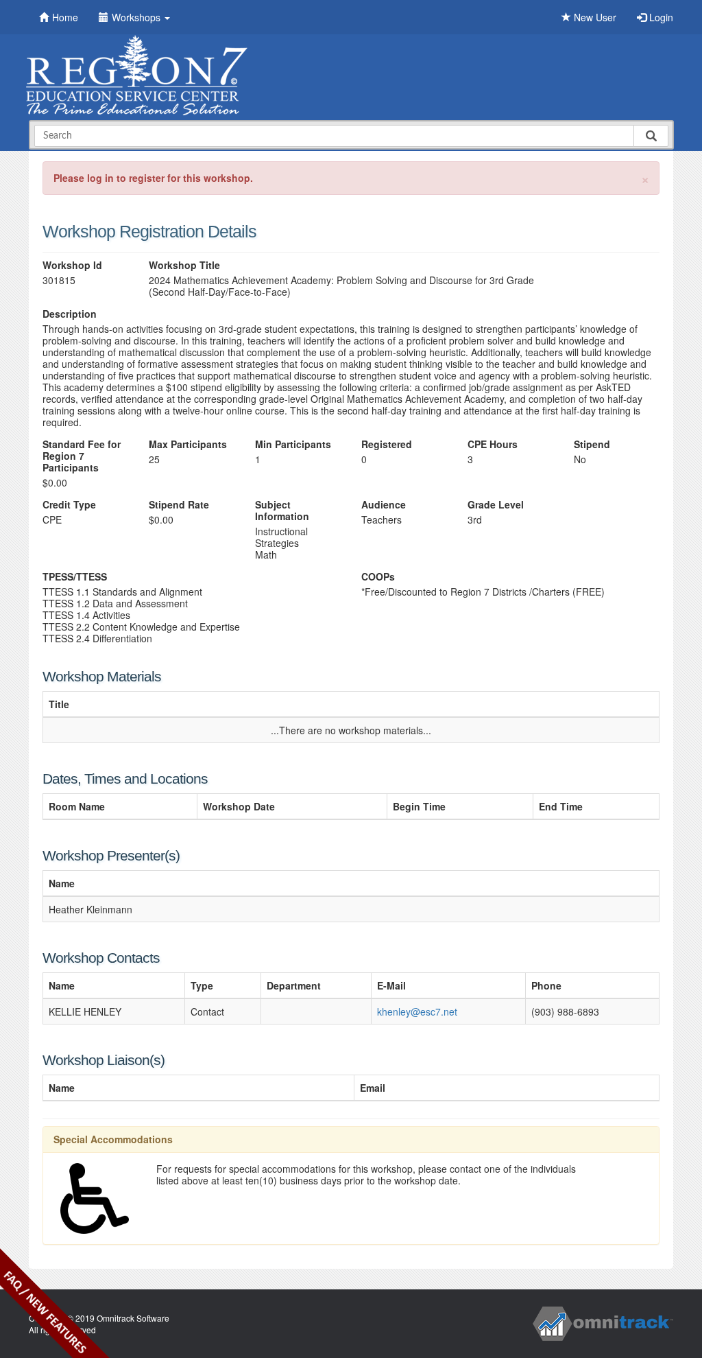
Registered (386, 444)
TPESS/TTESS (75, 577)
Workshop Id (72, 265)
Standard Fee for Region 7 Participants (82, 455)
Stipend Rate (179, 505)
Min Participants (293, 444)
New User (593, 17)
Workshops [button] (137, 17)
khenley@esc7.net (417, 1011)
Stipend (592, 444)
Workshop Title (184, 265)
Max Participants (188, 444)
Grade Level (496, 505)
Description (70, 314)
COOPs (378, 577)
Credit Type (69, 505)
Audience (383, 505)
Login (659, 17)
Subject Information (282, 510)
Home (65, 17)
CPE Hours (493, 444)
